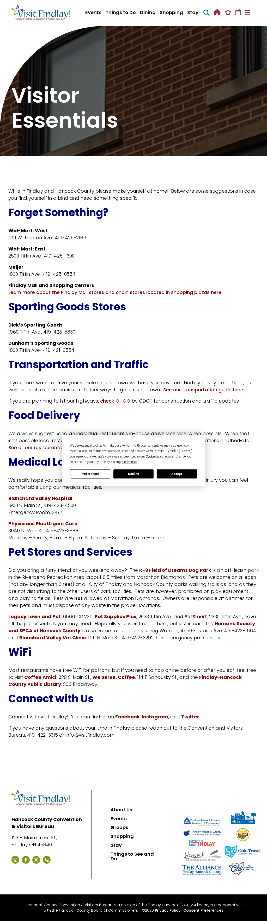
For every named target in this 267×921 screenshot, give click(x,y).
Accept (176, 474)
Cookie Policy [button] (154, 456)
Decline (133, 474)
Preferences (90, 474)
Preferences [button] (129, 461)
